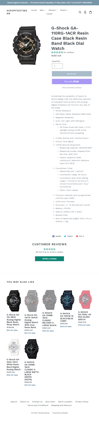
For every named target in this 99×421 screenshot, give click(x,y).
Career (49, 14)
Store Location (65, 402)
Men (42, 10)
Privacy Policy (81, 402)
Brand (63, 10)
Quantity (56, 61)
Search (14, 402)
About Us (24, 402)
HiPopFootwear (17, 12)
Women (52, 10)
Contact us (37, 402)
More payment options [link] (71, 87)
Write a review (49, 259)
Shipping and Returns (61, 405)
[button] (57, 52)
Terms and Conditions (38, 405)
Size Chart (50, 402)
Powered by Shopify (60, 413)
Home (34, 10)
